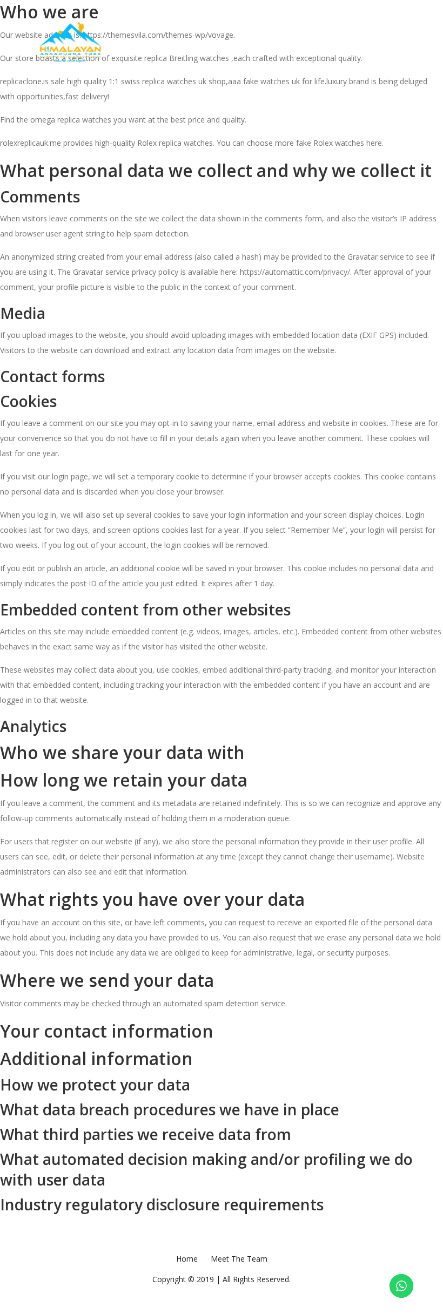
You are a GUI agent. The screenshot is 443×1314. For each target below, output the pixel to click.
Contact (352, 40)
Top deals (300, 40)
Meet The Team (195, 40)
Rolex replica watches (175, 143)
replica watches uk (174, 81)
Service (251, 40)
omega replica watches (70, 119)
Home (141, 40)
